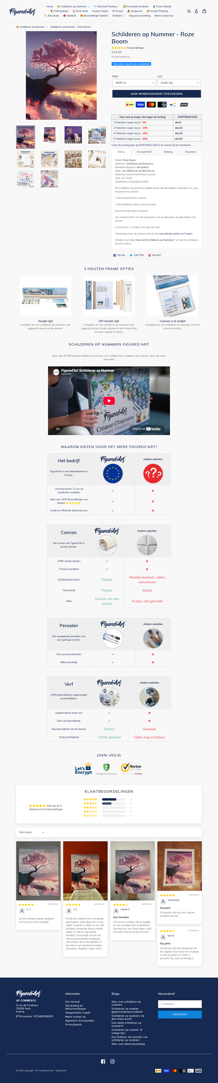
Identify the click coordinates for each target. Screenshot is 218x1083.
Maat (115, 76)
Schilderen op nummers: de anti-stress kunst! (128, 1017)
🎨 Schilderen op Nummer (30, 26)
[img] (26, 904)
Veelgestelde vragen (78, 1012)
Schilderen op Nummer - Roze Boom (70, 26)
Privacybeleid (73, 1024)
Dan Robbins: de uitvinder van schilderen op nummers (130, 1038)
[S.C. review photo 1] (85, 870)
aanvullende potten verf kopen (175, 233)
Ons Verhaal (72, 1001)
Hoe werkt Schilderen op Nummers (155, 240)
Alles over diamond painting (128, 1043)
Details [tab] (121, 151)
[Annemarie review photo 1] (179, 866)
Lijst (160, 76)
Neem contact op (75, 1016)
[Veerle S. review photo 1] (132, 870)
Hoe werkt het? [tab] (144, 151)
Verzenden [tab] (190, 151)
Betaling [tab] (168, 151)
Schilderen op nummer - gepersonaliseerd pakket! (127, 1010)
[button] (119, 47)
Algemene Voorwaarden (79, 1020)
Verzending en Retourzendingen (75, 1007)
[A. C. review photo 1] (38, 870)
